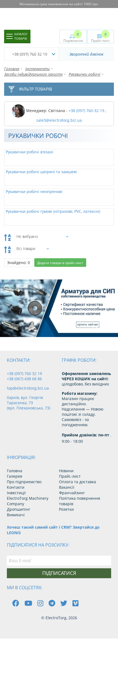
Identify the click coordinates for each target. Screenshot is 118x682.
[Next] (109, 327)
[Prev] (97, 327)
